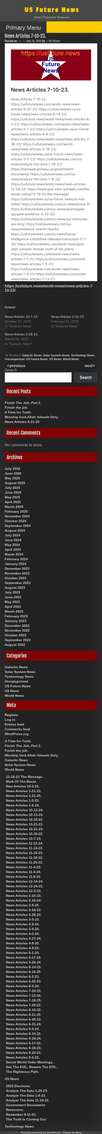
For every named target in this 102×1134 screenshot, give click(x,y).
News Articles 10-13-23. (24, 815)
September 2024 (18, 526)
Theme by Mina (71, 1132)
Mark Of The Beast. (21, 781)
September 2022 (18, 640)
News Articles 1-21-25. (24, 796)
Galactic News (32, 355)
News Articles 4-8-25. (23, 943)
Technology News (83, 355)
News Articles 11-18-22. (24, 857)
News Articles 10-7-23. (21, 317)
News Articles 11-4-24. (23, 872)
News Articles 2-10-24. (24, 900)
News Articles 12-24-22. (24, 886)
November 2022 (17, 630)
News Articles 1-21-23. (24, 791)
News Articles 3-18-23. (24, 910)
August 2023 (15, 587)
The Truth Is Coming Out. (26, 1119)
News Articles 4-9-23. (23, 948)
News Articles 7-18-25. (24, 1000)
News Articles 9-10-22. (24, 1034)
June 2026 (13, 473)
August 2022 (15, 645)
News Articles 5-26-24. (24, 962)
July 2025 (12, 488)
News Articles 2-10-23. (68, 317)
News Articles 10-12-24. (24, 810)
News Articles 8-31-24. (24, 1024)
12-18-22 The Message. (24, 777)
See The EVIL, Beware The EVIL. (31, 1067)
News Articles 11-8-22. (23, 877)
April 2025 (13, 502)
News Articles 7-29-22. (24, 1005)
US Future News (52, 10)
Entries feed (14, 724)
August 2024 (15, 530)
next (89, 366)
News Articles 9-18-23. (24, 1048)
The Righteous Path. (22, 1072)
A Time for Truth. (18, 412)
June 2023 (13, 597)
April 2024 (13, 549)
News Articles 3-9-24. (23, 924)
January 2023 (15, 621)
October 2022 (15, 635)
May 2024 (12, 545)
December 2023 (17, 568)
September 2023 (18, 583)
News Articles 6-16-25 (23, 972)
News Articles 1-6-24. (23, 805)
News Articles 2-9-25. (23, 905)
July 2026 (12, 469)
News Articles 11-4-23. (23, 867)
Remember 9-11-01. (21, 1114)
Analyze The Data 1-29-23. (27, 1091)
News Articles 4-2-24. (23, 934)
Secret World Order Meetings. (29, 1062)
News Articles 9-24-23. (24, 1053)
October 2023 (15, 578)
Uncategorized (14, 359)
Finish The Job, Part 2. (23, 403)
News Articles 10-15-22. (24, 819)
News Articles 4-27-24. (24, 938)
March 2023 (14, 611)
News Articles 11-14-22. (24, 848)
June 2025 (13, 492)
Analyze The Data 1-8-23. (26, 1095)
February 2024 (16, 559)
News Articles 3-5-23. (23, 919)
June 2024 (13, 540)
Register (11, 715)
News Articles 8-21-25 (22, 422)
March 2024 (14, 554)
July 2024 (12, 535)
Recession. (15, 1110)
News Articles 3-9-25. (23, 929)
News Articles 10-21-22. (24, 824)
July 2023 (12, 592)
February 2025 (16, 511)
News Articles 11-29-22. (24, 862)
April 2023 (13, 607)
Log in (10, 720)
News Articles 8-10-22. (24, 1010)
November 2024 (17, 516)
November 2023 (17, 573)
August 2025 (15, 483)
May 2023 (12, 602)
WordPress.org (17, 734)
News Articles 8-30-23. (24, 1019)
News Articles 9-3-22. (23, 1057)
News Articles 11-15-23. (24, 853)
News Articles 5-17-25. (24, 957)
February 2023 (16, 616)
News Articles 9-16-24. (24, 1038)
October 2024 (15, 521)
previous (17, 366)
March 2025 (14, 507)
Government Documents (25, 1105)
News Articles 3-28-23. (21, 334)
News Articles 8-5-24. (23, 1029)
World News (71, 359)
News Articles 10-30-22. (24, 834)
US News (55, 359)
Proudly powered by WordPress (40, 1132)
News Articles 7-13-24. (24, 995)
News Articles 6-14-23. (24, 967)
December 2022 (17, 626)
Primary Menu (23, 27)
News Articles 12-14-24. (24, 881)
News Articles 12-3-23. (24, 891)
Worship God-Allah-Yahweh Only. (32, 417)
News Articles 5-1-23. (23, 953)
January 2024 (15, 564)
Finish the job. (16, 407)
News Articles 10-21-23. (24, 829)
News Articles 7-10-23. (24, 991)
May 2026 (12, 478)
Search (11, 370)
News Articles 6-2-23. (23, 976)
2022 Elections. (18, 1086)
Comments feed (17, 729)
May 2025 (12, 497)
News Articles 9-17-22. (24, 1043)
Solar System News (56, 355)
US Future (54, 41)
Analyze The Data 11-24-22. (28, 1100)
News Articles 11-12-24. (24, 843)
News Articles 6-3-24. (23, 986)
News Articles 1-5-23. (23, 800)
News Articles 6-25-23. (24, 981)
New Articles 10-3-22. (23, 786)
